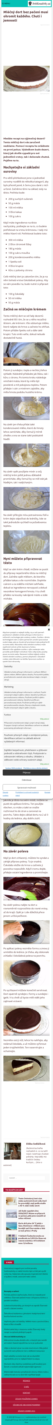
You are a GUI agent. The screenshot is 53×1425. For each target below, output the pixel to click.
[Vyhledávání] (26, 1178)
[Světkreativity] (39, 3)
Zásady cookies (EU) (26, 1411)
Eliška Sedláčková (35, 1143)
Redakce (26, 1381)
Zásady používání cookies (26, 1399)
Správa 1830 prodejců (13, 768)
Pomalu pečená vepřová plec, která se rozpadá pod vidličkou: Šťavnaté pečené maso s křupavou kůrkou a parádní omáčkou (26, 1298)
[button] (49, 629)
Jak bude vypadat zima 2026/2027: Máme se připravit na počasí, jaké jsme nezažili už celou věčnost (32, 1214)
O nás (26, 1387)
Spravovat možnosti (26, 787)
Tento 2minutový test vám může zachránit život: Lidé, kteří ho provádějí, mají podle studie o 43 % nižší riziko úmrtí (32, 1202)
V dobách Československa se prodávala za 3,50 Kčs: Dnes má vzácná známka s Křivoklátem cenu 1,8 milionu (32, 1239)
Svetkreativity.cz (10, 1271)
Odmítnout (26, 780)
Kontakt (47, 792)
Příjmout (26, 772)
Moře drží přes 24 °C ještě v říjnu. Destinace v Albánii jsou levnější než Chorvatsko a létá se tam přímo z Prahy (31, 1227)
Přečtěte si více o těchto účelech (35, 768)
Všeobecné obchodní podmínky (26, 1405)
